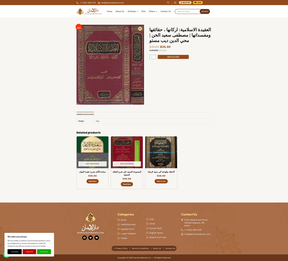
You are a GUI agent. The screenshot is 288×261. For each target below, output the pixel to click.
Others (152, 11)
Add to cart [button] (161, 181)
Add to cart (173, 57)
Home (109, 11)
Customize (14, 252)
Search (204, 11)
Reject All (29, 252)
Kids (144, 11)
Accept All (44, 252)
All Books (132, 11)
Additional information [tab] (85, 114)
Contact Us (166, 11)
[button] (140, 29)
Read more (92, 181)
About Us (120, 11)
